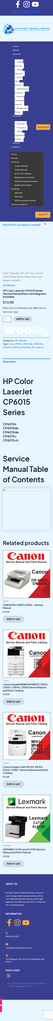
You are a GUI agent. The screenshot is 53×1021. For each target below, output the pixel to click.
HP (21, 273)
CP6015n (7, 347)
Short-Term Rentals (19, 81)
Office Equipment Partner (20, 135)
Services (17, 54)
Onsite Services (19, 71)
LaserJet (39, 347)
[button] (45, 224)
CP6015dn (38, 344)
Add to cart (23, 318)
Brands (16, 50)
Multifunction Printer (21, 110)
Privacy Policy (37, 986)
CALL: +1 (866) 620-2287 (27, 12)
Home (15, 46)
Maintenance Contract (22, 91)
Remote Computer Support (19, 100)
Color (11, 344)
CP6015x (16, 347)
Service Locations (19, 204)
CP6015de (27, 344)
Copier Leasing (19, 64)
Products (17, 116)
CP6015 (18, 344)
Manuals (21, 123)
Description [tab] (9, 361)
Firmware (21, 127)
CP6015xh (26, 347)
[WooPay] (26, 331)
